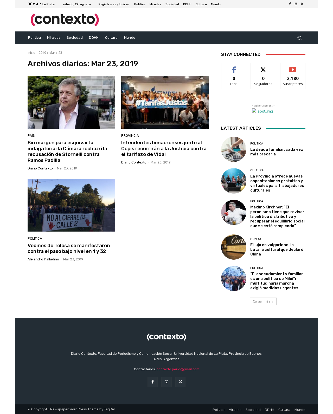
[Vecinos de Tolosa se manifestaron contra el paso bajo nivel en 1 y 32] (71, 205)
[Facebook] (290, 4)
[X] (302, 4)
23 (60, 52)
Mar (52, 52)
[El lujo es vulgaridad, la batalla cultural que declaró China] (233, 247)
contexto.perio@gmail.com (178, 369)
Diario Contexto (40, 168)
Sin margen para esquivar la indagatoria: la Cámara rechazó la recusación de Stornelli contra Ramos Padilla (67, 151)
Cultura (257, 170)
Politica (35, 238)
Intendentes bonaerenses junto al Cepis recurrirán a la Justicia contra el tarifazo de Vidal (164, 148)
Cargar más (261, 301)
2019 (42, 52)
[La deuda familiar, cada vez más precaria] (233, 149)
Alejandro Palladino (43, 259)
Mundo (255, 239)
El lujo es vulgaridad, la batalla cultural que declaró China (276, 249)
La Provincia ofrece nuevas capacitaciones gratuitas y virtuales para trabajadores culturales (277, 183)
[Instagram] (296, 4)
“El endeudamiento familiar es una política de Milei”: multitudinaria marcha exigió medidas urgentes (276, 281)
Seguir (263, 67)
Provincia (130, 135)
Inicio (31, 52)
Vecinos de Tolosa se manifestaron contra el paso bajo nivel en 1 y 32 (69, 248)
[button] (299, 38)
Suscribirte (293, 67)
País (31, 135)
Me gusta (234, 67)
